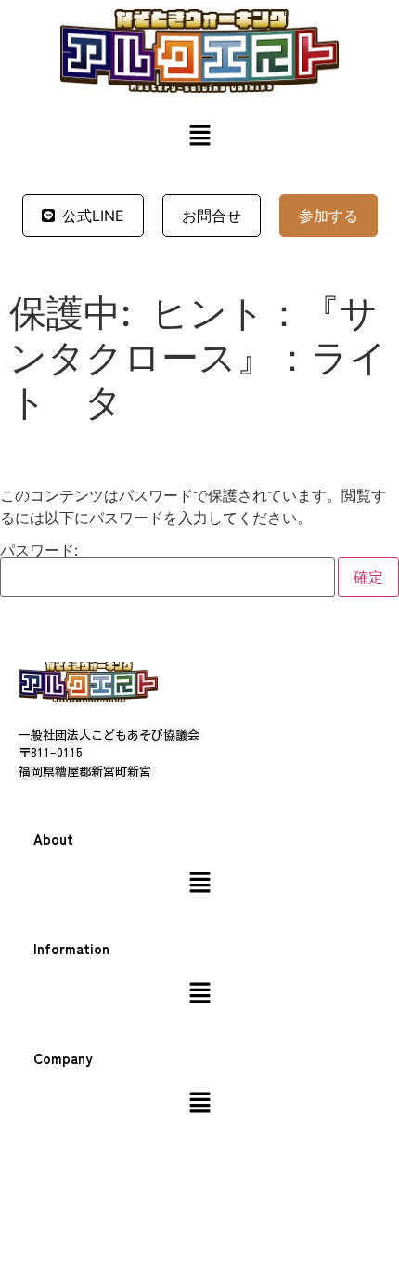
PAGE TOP (372, 1230)
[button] (199, 137)
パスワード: (39, 551)
